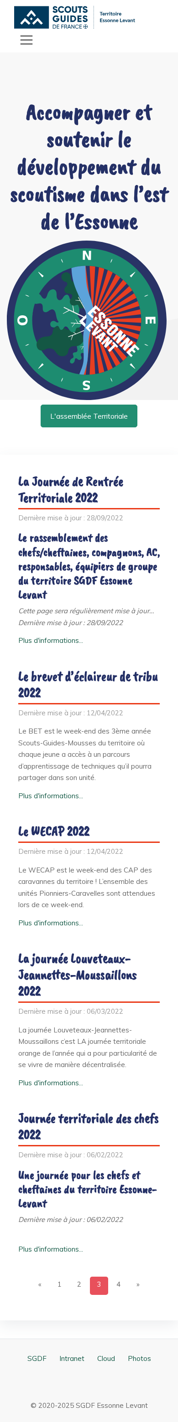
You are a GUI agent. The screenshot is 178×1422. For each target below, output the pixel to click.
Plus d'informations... (50, 640)
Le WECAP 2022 (53, 831)
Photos (139, 1358)
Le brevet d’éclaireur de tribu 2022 (88, 684)
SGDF (37, 1358)
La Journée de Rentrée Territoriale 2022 (70, 489)
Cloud (106, 1358)
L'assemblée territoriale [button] (89, 416)
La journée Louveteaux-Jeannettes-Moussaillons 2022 (77, 975)
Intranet (71, 1358)
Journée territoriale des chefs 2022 (88, 1126)
